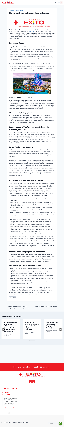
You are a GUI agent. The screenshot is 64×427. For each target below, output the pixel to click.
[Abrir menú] (55, 2)
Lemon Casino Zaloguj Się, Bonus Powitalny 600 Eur (46, 306)
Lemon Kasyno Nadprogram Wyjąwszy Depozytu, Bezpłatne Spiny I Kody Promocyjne (18, 306)
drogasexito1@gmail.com (16, 16)
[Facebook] (30, 381)
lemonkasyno (13, 297)
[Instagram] (33, 381)
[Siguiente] (61, 329)
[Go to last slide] (3, 329)
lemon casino (32, 31)
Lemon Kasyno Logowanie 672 (16, 10)
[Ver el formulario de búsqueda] (61, 2)
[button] (9, 413)
